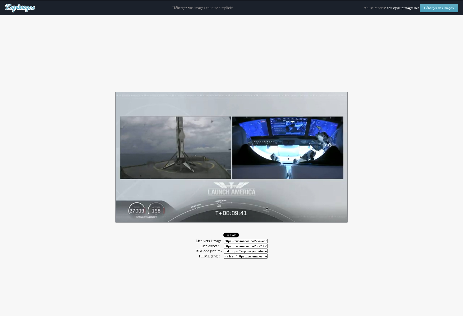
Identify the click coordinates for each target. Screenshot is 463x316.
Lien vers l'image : (210, 241)
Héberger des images (439, 8)
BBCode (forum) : (210, 251)
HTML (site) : (209, 256)
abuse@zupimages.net (403, 8)
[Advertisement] (231, 53)
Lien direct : (209, 246)
